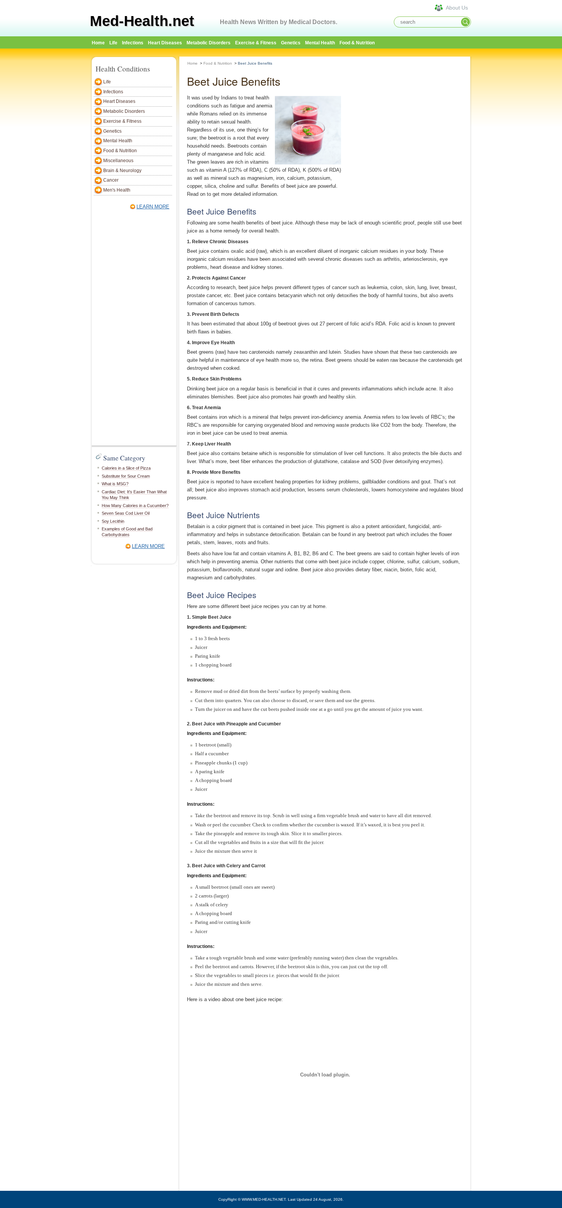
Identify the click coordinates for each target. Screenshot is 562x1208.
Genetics (290, 43)
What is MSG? (115, 483)
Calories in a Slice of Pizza (126, 468)
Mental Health (320, 43)
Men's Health (116, 190)
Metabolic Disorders (209, 43)
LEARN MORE (152, 207)
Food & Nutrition (357, 43)
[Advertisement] (506, 171)
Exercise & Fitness (255, 43)
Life (113, 43)
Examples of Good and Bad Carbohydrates (127, 532)
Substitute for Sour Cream (126, 476)
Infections (132, 43)
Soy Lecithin (113, 521)
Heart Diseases (165, 43)
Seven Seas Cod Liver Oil (125, 513)
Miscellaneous (118, 160)
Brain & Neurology (122, 170)
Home (192, 63)
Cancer (111, 180)
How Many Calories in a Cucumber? (135, 505)
